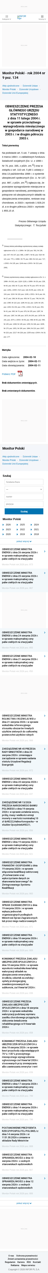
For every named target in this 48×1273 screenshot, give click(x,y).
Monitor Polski (9, 89)
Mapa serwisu (28, 1265)
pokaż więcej (23, 1203)
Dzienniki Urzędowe (29, 89)
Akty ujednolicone (10, 86)
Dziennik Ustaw (30, 86)
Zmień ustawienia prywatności (23, 1259)
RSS (29, 1262)
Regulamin (10, 1262)
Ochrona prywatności (26, 1255)
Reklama (15, 1265)
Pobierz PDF (9, 374)
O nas (11, 1255)
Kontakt (37, 1262)
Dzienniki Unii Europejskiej (15, 93)
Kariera (21, 1262)
